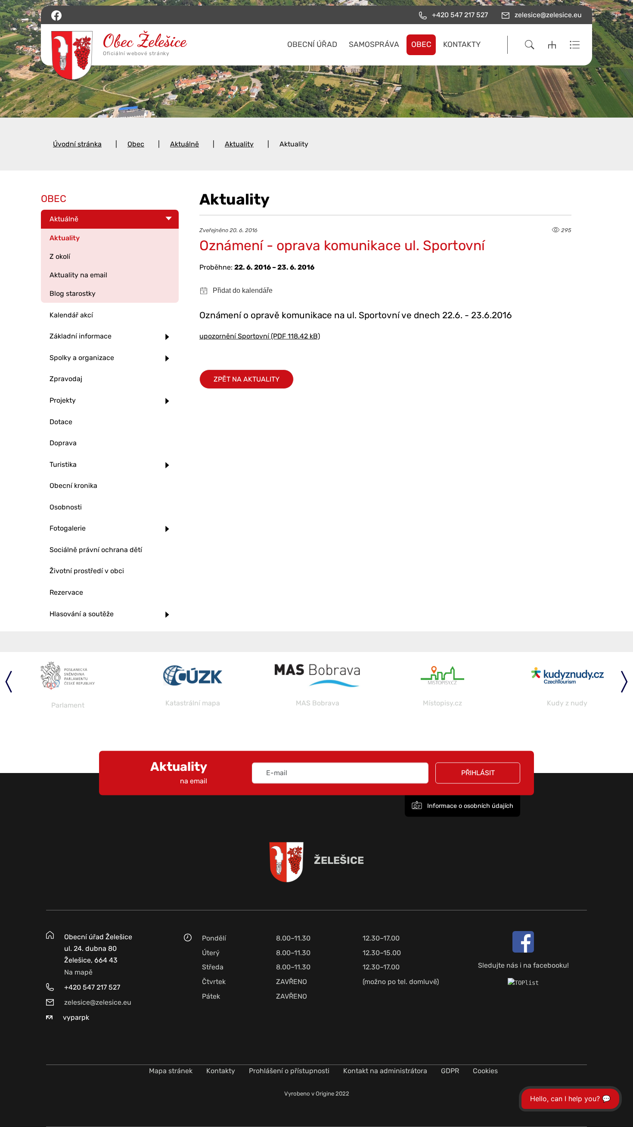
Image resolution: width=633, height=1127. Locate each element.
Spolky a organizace (82, 358)
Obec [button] (421, 44)
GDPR (450, 1071)
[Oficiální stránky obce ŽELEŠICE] (113, 45)
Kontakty (220, 1071)
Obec (135, 144)
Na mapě (78, 972)
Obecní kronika (73, 485)
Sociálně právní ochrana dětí (96, 550)
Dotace (61, 422)
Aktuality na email (78, 275)
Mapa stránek (170, 1071)
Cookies (485, 1071)
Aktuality (239, 144)
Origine (325, 1093)
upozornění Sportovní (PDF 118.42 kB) (259, 336)
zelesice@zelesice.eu (97, 1002)
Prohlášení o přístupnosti (289, 1071)
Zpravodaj (66, 379)
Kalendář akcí (71, 315)
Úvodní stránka (77, 144)
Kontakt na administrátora (385, 1071)
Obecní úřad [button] (312, 44)
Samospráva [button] (374, 44)
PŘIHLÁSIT (478, 773)
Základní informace (81, 336)
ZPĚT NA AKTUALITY (246, 379)
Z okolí (60, 256)
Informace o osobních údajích (469, 806)
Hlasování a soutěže (82, 614)
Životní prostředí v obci (87, 571)
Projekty (63, 400)
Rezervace (66, 592)
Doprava (63, 443)
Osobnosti (66, 507)
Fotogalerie (68, 528)
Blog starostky (73, 293)
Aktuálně (184, 144)
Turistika (63, 464)
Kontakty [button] (462, 44)
